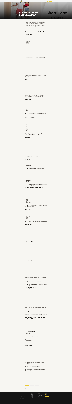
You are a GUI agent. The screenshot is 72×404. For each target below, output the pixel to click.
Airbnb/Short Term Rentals (29, 382)
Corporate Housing (32, 385)
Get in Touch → (47, 396)
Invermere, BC (32, 396)
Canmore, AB (32, 395)
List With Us (39, 397)
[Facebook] (20, 398)
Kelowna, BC (32, 397)
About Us (39, 398)
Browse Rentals (36, 385)
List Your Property (27, 385)
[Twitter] (22, 398)
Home (38, 394)
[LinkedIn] (23, 398)
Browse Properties (40, 395)
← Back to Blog (26, 388)
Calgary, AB (32, 394)
